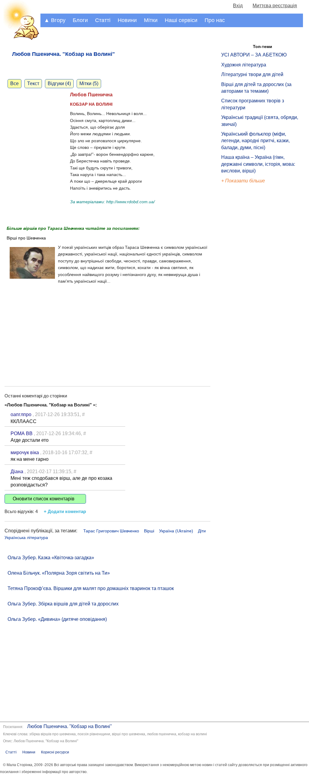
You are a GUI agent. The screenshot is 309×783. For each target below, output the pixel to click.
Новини (127, 20)
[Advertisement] (107, 329)
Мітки (151, 20)
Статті (102, 20)
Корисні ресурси (55, 752)
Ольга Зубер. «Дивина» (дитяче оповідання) (57, 619)
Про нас (215, 20)
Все (14, 83)
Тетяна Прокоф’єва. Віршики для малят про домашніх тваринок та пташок (91, 588)
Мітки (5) (88, 83)
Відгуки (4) (59, 83)
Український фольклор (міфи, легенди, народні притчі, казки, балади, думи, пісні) (255, 140)
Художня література (243, 64)
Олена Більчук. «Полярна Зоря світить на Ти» (59, 573)
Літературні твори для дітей (252, 74)
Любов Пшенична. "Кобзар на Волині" (69, 726)
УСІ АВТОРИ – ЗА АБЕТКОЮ (254, 54)
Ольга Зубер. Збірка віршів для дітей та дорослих (63, 603)
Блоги (80, 20)
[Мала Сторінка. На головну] (20, 38)
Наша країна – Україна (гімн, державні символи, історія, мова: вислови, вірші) (258, 164)
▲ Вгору (54, 20)
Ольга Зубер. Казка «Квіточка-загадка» (51, 557)
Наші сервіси (181, 20)
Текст (33, 83)
